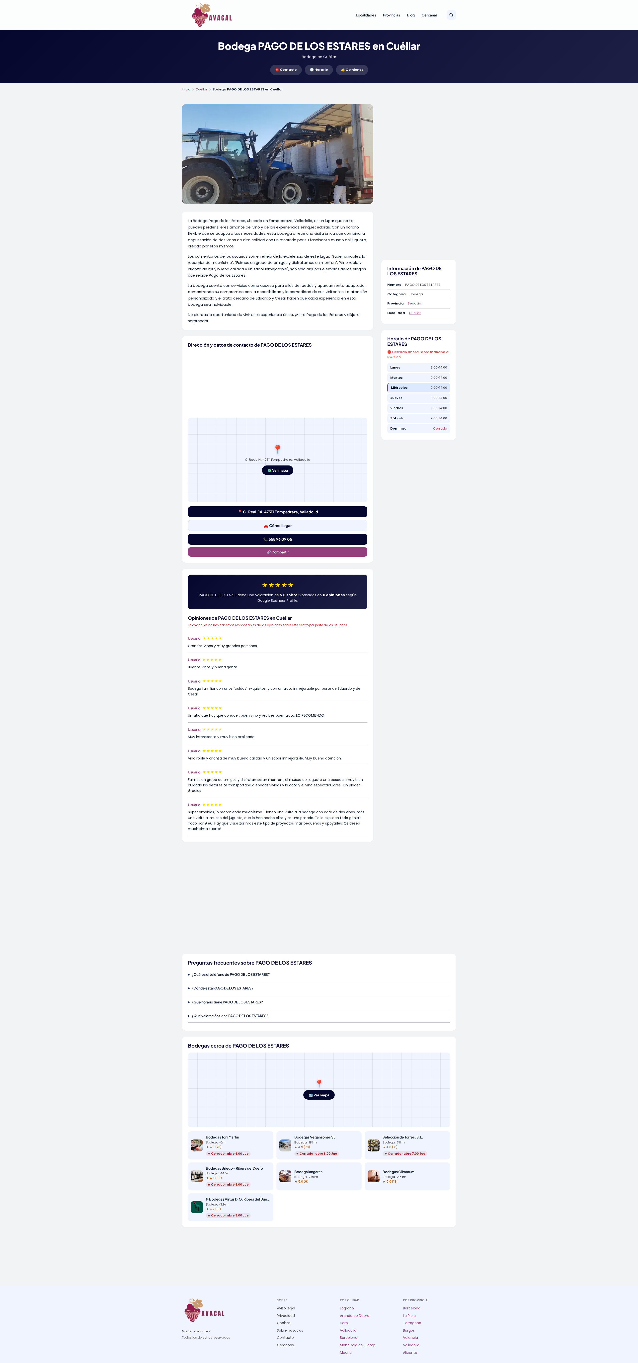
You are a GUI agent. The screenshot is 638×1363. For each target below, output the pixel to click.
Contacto (285, 1337)
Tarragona (412, 1323)
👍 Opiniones (352, 69)
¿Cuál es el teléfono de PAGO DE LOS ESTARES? (231, 974)
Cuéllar (201, 89)
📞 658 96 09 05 (277, 539)
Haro (344, 1323)
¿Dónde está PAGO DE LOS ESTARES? (222, 988)
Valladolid (348, 1330)
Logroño (347, 1308)
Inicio (186, 89)
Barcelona (348, 1337)
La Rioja (409, 1315)
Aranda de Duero (354, 1315)
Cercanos (285, 1345)
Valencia (410, 1337)
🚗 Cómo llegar (278, 525)
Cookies (284, 1323)
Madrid (346, 1352)
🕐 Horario (319, 69)
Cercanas (430, 15)
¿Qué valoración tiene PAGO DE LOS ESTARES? (230, 1015)
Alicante (410, 1352)
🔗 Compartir (278, 552)
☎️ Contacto (286, 69)
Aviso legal (286, 1308)
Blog (411, 15)
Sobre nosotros (290, 1330)
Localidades (366, 15)
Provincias (391, 15)
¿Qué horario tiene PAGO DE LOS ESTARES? (227, 1002)
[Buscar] (451, 15)
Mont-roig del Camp (358, 1345)
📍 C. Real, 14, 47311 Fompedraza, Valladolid (278, 511)
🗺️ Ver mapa (277, 470)
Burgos (409, 1330)
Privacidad (286, 1315)
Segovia (414, 303)
